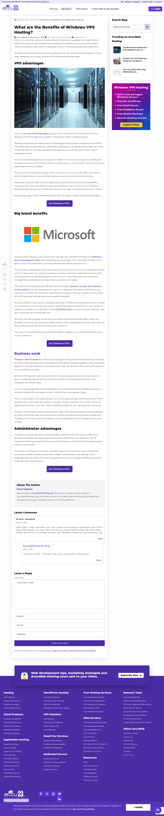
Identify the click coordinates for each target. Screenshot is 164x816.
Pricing (53, 9)
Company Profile (130, 733)
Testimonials (147, 2)
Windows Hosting (11, 704)
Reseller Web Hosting (53, 741)
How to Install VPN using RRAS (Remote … (134, 70)
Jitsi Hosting (9, 769)
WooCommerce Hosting (54, 701)
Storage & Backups (11, 733)
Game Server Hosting (13, 751)
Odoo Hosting (9, 755)
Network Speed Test (131, 697)
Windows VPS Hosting (53, 722)
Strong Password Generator (135, 715)
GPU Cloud (81, 9)
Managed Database (12, 730)
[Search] (122, 2)
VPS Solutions (52, 714)
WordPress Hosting (52, 697)
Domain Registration (92, 730)
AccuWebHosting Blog (36, 546)
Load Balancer (50, 730)
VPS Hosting (65, 37)
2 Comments (79, 37)
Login (157, 9)
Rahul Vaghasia (25, 489)
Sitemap (127, 751)
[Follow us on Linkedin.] (59, 799)
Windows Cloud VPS (12, 719)
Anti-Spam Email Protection (95, 744)
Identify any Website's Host (134, 701)
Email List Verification (132, 719)
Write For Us (128, 755)
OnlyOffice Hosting (12, 773)
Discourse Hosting (11, 766)
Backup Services (90, 740)
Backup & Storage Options (55, 762)
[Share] (4, 269)
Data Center (128, 740)
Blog (85, 762)
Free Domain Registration (94, 701)
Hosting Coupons (90, 780)
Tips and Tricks (53, 37)
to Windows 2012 (63, 309)
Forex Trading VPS (51, 726)
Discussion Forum (91, 766)
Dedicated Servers (51, 759)
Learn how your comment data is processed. (74, 651)
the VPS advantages (38, 133)
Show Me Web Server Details (135, 712)
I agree (138, 807)
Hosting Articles (90, 769)
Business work (27, 353)
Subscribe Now (129, 675)
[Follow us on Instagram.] (53, 793)
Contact (158, 2)
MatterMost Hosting (12, 776)
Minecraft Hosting (11, 759)
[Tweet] (4, 274)
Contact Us (128, 737)
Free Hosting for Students (94, 704)
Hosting (9, 692)
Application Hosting (12, 726)
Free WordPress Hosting (93, 697)
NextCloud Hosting (12, 762)
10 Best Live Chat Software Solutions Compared (135, 59)
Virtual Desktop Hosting (93, 726)
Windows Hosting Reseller (55, 744)
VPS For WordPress (52, 704)
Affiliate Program (132, 2)
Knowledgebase (90, 773)
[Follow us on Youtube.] (59, 793)
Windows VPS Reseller (53, 748)
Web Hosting (9, 697)
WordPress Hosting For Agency (57, 708)
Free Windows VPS (91, 708)
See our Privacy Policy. (84, 809)
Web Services (92, 718)
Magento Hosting (11, 744)
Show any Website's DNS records (137, 704)
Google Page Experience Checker (137, 722)
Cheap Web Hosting (12, 701)
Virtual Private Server (13, 722)
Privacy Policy (129, 748)
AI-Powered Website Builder (95, 722)
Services (65, 9)
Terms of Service (130, 744)
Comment (19, 578)
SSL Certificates (90, 733)
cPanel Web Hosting (12, 708)
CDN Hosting (89, 737)
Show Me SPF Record (132, 708)
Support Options (51, 769)
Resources (90, 757)
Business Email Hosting (93, 748)
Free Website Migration (93, 712)
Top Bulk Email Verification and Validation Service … (135, 48)
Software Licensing (52, 766)
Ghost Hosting (10, 748)
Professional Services (92, 751)
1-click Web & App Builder (105, 9)
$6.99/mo (45, 2)
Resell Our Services (56, 736)
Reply (100, 539)
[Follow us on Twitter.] (47, 793)
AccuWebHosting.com (43, 493)
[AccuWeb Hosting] (11, 8)
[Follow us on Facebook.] (40, 793)
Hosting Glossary (90, 776)
